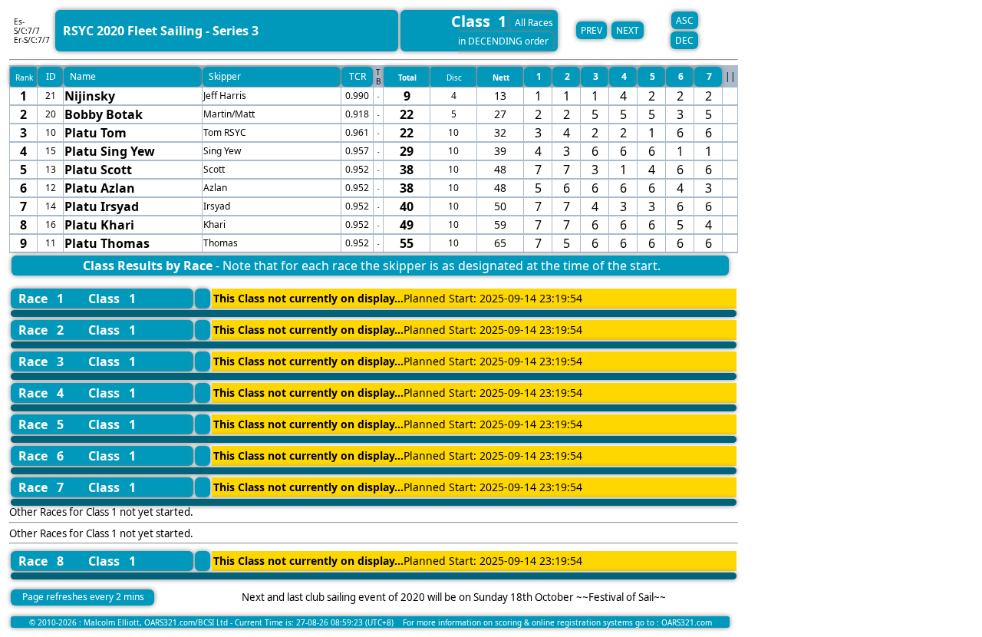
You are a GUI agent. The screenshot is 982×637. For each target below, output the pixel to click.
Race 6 (41, 455)
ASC (685, 20)
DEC (684, 40)
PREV (591, 30)
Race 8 (41, 561)
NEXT (627, 30)
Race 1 (41, 298)
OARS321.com (686, 622)
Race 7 (41, 487)
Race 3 (41, 361)
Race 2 (41, 330)
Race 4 (41, 393)
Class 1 (112, 298)
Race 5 (41, 424)
